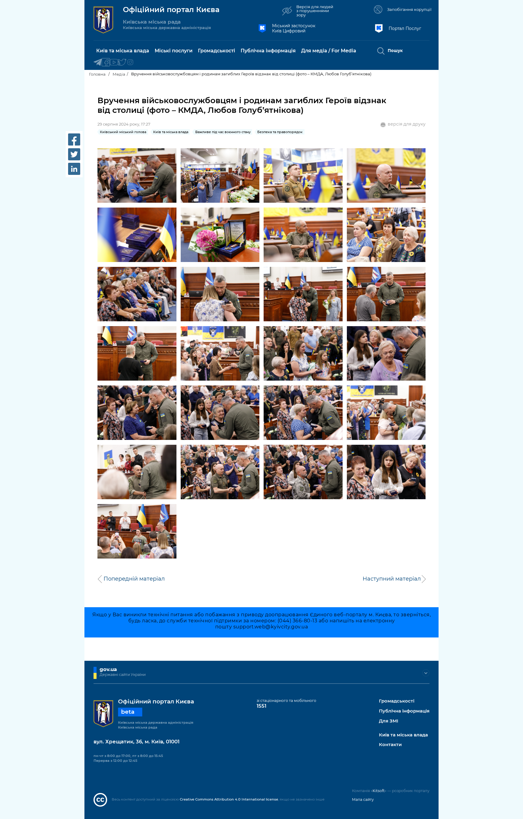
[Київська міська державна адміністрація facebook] (106, 62)
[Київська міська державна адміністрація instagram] (130, 62)
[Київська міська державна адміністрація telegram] (98, 62)
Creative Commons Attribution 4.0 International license (229, 799)
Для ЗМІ (388, 721)
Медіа (119, 74)
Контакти (390, 744)
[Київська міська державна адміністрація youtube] (114, 62)
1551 (261, 706)
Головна (97, 74)
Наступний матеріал (392, 578)
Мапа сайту (363, 799)
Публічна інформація (404, 711)
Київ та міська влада (403, 735)
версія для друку (407, 124)
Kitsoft (379, 790)
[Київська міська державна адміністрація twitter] (122, 62)
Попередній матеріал (134, 578)
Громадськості (396, 701)
